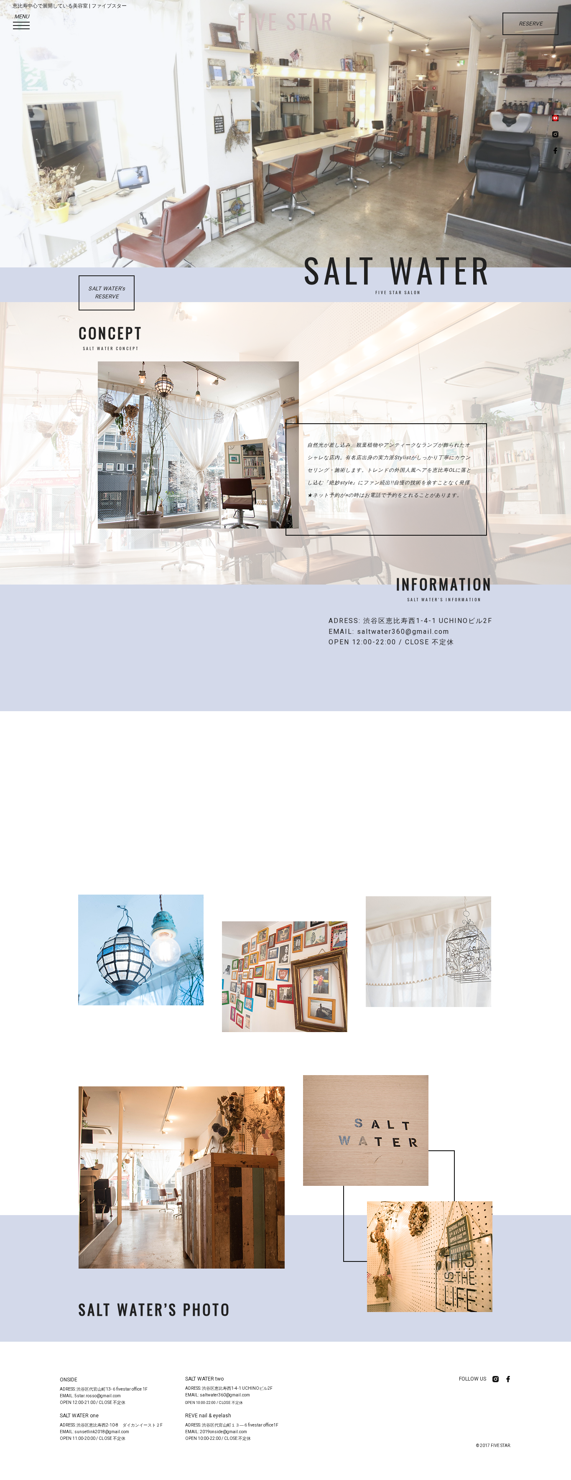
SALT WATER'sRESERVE (106, 292)
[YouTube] (555, 119)
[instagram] (555, 135)
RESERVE (531, 23)
